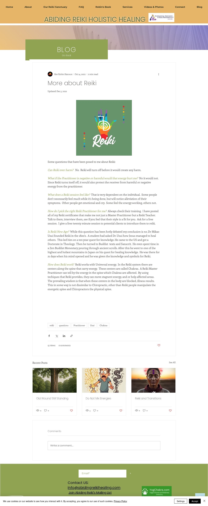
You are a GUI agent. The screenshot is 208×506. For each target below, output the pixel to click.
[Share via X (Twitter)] (56, 335)
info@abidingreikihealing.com (94, 487)
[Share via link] (71, 335)
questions (63, 325)
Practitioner (79, 325)
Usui (92, 325)
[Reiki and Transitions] (153, 380)
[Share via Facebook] (49, 335)
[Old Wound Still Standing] (55, 380)
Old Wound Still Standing (52, 398)
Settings (181, 501)
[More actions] (158, 74)
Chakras (103, 325)
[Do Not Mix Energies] (104, 380)
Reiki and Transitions (148, 398)
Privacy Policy (120, 501)
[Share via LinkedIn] (64, 335)
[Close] (204, 501)
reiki (52, 325)
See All (172, 362)
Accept (195, 501)
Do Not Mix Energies (98, 398)
